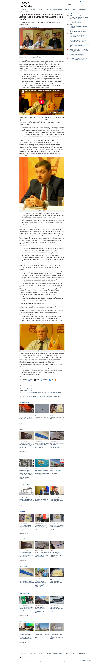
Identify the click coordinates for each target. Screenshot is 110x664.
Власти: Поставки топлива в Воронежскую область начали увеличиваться (26, 609)
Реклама (26, 661)
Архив (53, 661)
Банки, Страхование (25, 539)
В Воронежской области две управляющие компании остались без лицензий (56, 582)
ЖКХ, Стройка (23, 566)
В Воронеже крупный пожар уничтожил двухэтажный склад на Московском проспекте (26, 417)
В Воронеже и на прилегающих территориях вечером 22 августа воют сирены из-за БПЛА (78, 35)
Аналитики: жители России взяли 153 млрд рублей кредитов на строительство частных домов (42, 445)
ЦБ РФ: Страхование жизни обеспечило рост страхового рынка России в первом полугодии (57, 445)
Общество (32, 9)
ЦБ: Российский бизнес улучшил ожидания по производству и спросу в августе (56, 636)
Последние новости (73, 13)
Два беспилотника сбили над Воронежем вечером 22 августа (57, 417)
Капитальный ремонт (26, 377)
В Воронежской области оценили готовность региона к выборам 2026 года (41, 527)
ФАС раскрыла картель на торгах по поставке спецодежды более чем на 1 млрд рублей (42, 472)
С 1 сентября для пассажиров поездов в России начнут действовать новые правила (40, 610)
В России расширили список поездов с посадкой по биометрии (57, 472)
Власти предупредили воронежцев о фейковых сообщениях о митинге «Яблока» (25, 527)
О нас (21, 661)
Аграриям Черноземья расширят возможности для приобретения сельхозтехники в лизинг (25, 636)
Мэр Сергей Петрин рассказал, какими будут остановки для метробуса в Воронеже (26, 499)
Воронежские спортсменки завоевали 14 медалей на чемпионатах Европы (41, 499)
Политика (40, 9)
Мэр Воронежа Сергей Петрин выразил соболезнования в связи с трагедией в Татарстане (57, 499)
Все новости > (86, 65)
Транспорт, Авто (24, 593)
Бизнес (74, 9)
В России (48, 9)
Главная (23, 9)
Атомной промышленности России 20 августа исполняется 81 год (42, 636)
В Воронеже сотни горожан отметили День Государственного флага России (79, 45)
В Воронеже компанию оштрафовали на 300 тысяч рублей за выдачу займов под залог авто (26, 445)
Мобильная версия (85, 0)
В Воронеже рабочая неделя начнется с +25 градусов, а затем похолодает (78, 26)
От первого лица (84, 9)
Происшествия (57, 9)
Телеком (66, 9)
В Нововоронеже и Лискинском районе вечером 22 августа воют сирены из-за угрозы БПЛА (78, 40)
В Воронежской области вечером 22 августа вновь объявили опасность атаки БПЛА (79, 51)
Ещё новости (22, 423)
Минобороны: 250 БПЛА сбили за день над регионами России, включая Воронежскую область (78, 60)
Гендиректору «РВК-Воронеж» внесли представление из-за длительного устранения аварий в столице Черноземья (41, 583)
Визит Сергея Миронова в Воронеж (30, 27)
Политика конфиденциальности (40, 661)
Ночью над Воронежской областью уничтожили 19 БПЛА (41, 417)
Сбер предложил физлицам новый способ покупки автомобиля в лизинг (56, 609)
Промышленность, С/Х (26, 621)
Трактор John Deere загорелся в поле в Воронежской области (78, 55)
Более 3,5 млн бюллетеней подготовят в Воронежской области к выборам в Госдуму (57, 527)
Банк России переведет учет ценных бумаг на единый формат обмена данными (56, 554)
